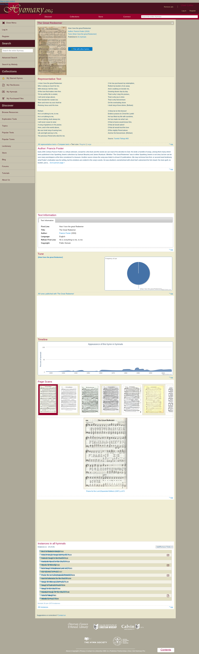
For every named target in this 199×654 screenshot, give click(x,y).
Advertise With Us (102, 651)
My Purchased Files (15, 98)
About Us (6, 180)
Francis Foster (65, 233)
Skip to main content (7, 1)
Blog (4, 160)
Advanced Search (9, 58)
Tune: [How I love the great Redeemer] (82, 34)
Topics (5, 126)
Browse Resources (10, 112)
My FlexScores (13, 85)
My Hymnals (12, 92)
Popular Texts (8, 133)
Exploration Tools (9, 119)
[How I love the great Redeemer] (50, 257)
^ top (171, 144)
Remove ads (168, 7)
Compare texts (63, 144)
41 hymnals (82, 37)
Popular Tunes (8, 139)
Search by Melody (9, 64)
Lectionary (6, 146)
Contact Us (91, 651)
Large (89, 144)
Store (100, 17)
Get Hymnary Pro (139, 651)
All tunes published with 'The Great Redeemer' (56, 294)
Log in (184, 11)
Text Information (47, 220)
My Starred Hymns (15, 78)
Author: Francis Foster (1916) (78, 31)
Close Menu (11, 23)
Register (193, 11)
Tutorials (5, 173)
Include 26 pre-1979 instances (49, 603)
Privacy (82, 651)
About (68, 651)
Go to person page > (57, 163)
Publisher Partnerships (118, 651)
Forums (5, 166)
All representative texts (47, 144)
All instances (43, 607)
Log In (4, 30)
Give (129, 651)
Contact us (62, 615)
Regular (82, 144)
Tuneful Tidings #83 (121, 139)
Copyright (75, 651)
